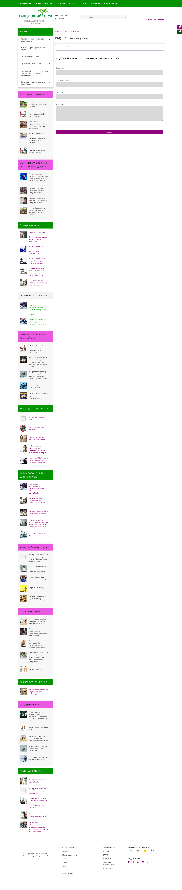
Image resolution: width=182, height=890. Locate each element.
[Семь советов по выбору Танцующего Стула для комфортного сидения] (23, 621)
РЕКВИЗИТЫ (107, 859)
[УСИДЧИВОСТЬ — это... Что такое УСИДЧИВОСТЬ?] (23, 758)
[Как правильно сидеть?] (23, 669)
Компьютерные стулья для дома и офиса (32, 40)
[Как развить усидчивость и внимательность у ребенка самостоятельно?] (23, 738)
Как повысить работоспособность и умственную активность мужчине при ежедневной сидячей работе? (38, 827)
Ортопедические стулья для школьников (33, 83)
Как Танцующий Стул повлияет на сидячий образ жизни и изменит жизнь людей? (37, 349)
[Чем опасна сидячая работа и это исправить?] (23, 814)
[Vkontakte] (133, 862)
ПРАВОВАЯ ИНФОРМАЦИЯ (108, 863)
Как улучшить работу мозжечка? (36, 589)
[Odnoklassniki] (147, 862)
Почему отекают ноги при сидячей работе (38, 781)
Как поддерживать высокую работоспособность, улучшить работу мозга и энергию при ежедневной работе (38, 308)
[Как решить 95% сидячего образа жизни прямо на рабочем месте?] (23, 395)
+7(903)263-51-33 (156, 19)
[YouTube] (143, 862)
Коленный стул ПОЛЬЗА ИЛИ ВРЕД (37, 428)
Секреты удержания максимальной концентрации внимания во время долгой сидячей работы (38, 716)
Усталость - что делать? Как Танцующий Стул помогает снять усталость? (38, 321)
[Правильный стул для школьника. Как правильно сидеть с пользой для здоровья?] (23, 643)
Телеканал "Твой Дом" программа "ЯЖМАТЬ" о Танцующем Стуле (37, 190)
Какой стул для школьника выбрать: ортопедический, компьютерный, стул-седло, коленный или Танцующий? (38, 657)
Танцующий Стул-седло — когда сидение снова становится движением (34, 73)
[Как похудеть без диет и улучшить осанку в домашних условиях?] (23, 598)
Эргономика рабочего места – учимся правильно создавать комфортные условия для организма (38, 523)
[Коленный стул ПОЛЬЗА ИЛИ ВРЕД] (23, 428)
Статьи (83, 3)
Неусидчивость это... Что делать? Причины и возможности (38, 748)
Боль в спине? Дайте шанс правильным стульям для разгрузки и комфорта (38, 460)
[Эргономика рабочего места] (23, 534)
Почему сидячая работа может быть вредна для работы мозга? (37, 791)
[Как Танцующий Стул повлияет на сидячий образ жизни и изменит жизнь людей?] (23, 348)
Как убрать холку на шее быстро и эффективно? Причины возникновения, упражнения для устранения (38, 237)
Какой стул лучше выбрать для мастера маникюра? (38, 512)
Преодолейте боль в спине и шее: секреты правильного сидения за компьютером (38, 632)
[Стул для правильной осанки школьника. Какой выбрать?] (23, 104)
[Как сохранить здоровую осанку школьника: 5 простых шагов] (23, 114)
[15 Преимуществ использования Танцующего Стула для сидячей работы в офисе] (23, 448)
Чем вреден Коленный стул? (37, 418)
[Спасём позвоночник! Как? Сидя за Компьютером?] (23, 578)
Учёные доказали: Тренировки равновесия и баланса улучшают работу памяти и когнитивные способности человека (38, 178)
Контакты (95, 3)
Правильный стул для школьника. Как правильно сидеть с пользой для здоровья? (37, 644)
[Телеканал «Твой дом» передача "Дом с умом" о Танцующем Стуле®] (23, 200)
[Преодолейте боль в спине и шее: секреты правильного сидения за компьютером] (23, 631)
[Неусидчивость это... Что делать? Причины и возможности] (23, 748)
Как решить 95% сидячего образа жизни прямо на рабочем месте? (38, 395)
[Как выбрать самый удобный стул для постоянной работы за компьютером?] (23, 500)
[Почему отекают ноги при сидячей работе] (23, 780)
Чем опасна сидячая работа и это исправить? (38, 815)
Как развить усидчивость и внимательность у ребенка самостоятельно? (38, 738)
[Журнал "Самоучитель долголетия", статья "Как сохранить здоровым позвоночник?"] (23, 210)
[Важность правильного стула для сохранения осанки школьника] (23, 150)
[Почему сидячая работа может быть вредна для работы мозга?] (23, 790)
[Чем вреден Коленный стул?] (23, 418)
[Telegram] (129, 862)
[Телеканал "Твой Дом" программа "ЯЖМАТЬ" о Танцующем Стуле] (23, 190)
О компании (25, 3)
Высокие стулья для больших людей (33, 48)
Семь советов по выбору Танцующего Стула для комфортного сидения (37, 621)
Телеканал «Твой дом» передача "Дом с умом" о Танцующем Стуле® (38, 200)
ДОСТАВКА (107, 851)
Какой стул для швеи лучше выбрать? (36, 386)
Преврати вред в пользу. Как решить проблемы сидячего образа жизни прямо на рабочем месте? (38, 375)
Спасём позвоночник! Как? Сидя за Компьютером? (38, 579)
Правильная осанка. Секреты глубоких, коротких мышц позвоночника (36, 250)
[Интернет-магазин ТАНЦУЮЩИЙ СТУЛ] (35, 13)
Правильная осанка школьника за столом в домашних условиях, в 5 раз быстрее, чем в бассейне (37, 138)
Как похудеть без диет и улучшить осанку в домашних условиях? (37, 598)
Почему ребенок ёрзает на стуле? (38, 728)
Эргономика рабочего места (37, 534)
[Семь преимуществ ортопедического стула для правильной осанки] (23, 282)
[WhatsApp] (138, 862)
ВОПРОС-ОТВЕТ (110, 3)
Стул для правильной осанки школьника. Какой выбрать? (38, 104)
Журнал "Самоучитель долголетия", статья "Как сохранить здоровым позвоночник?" (38, 211)
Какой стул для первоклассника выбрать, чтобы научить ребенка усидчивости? (38, 125)
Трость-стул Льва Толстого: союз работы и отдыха (38, 438)
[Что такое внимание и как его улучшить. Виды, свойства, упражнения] (23, 691)
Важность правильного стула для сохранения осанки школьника (37, 150)
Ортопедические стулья (31, 64)
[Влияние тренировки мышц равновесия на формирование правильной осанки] (23, 270)
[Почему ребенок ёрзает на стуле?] (23, 728)
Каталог (61, 3)
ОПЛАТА (106, 855)
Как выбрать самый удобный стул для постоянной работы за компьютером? (37, 501)
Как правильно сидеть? (37, 669)
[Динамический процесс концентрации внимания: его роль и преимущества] (23, 568)
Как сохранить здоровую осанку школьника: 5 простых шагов (38, 114)
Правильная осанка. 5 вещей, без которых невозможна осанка (37, 261)
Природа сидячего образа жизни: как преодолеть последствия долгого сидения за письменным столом (38, 361)
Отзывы (73, 3)
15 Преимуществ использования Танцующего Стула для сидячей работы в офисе (38, 449)
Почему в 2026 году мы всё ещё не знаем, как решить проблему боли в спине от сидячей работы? (38, 557)
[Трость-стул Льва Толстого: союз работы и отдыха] (23, 438)
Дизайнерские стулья (30, 56)
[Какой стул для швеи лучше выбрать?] (23, 385)
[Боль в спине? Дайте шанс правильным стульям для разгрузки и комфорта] (23, 460)
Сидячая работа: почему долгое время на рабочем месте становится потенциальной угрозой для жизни (38, 802)
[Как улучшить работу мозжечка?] (23, 588)
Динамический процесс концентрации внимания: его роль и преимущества (38, 569)
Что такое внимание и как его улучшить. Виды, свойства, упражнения (38, 691)
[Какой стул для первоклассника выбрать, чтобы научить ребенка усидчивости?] (23, 124)
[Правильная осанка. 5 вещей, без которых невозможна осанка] (23, 260)
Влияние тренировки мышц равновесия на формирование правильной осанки (37, 271)
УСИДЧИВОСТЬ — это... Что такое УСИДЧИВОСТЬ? (38, 758)
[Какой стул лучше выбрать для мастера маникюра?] (23, 512)
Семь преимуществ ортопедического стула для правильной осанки (38, 282)
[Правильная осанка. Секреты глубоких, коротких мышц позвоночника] (23, 249)
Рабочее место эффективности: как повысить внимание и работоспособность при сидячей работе (37, 488)
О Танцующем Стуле (44, 3)
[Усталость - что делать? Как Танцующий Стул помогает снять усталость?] (23, 321)
